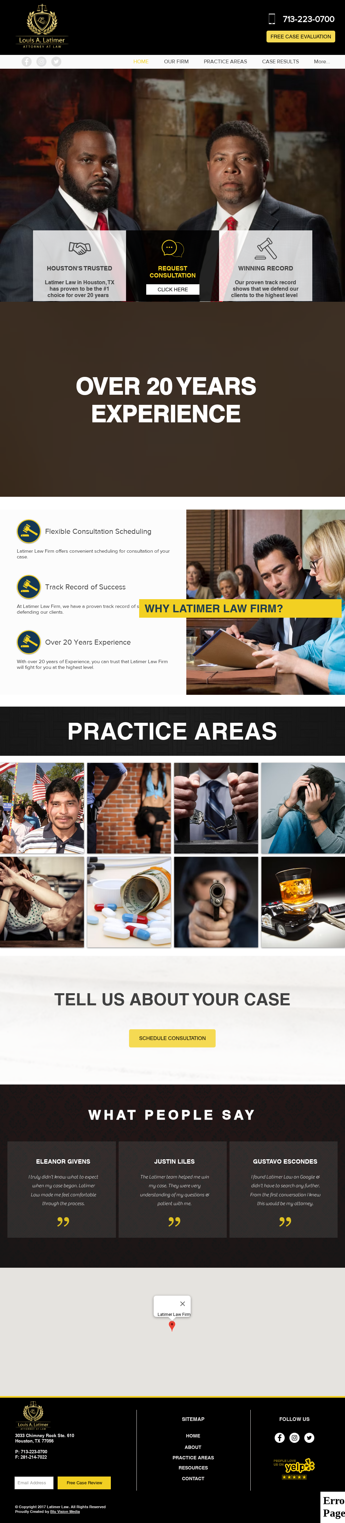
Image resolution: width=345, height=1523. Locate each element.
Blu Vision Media (65, 1511)
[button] (42, 808)
